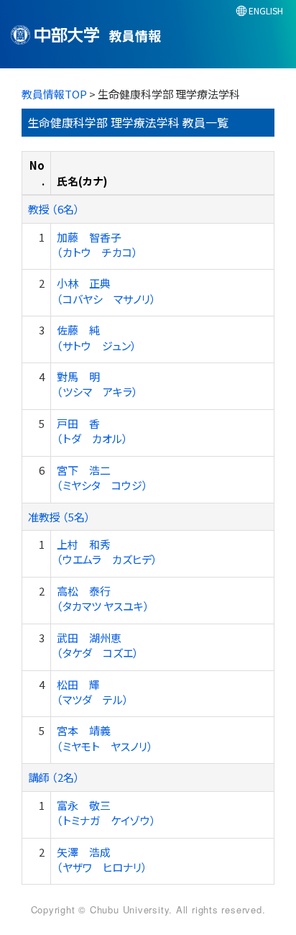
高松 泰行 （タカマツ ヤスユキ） (103, 598)
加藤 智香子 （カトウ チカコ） (97, 244)
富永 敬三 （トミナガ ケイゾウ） (106, 813)
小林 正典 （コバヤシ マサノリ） (106, 290)
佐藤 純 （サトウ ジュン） (97, 337)
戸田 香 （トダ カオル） (92, 431)
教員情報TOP (54, 93)
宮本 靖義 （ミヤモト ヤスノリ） (105, 738)
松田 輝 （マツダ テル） (93, 692)
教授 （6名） (54, 208)
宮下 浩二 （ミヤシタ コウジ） (102, 477)
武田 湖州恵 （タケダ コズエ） (98, 645)
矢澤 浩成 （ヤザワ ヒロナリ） (102, 859)
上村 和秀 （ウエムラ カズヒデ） (107, 552)
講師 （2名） (54, 777)
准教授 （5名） (59, 516)
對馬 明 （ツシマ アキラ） (97, 384)
